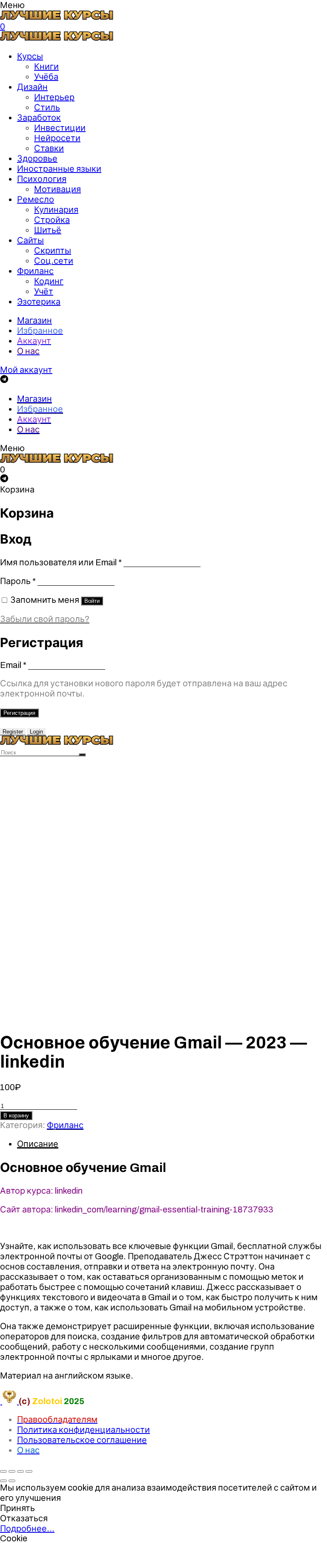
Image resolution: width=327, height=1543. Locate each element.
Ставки (49, 148)
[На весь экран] (20, 1471)
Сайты (30, 240)
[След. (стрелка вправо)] (12, 1481)
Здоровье (37, 158)
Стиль (47, 107)
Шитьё (47, 230)
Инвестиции (60, 127)
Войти (92, 601)
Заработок (39, 117)
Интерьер (54, 97)
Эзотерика (38, 301)
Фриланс (35, 271)
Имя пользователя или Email (61, 562)
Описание (37, 1144)
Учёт (43, 291)
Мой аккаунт (26, 369)
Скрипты (52, 250)
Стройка (52, 220)
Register (13, 731)
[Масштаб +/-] (29, 1471)
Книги (46, 66)
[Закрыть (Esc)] (3, 1471)
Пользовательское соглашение (82, 1440)
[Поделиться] (12, 1471)
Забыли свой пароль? (44, 619)
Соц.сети (53, 260)
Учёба (46, 76)
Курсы (30, 56)
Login (36, 731)
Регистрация (19, 713)
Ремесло (35, 199)
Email (13, 665)
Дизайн (32, 87)
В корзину (16, 1115)
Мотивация (57, 189)
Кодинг (48, 281)
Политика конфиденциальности (83, 1429)
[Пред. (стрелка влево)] (3, 1481)
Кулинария (56, 209)
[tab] (172, 1144)
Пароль (18, 581)
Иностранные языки (59, 168)
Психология (41, 179)
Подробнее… (27, 1528)
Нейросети (57, 138)
